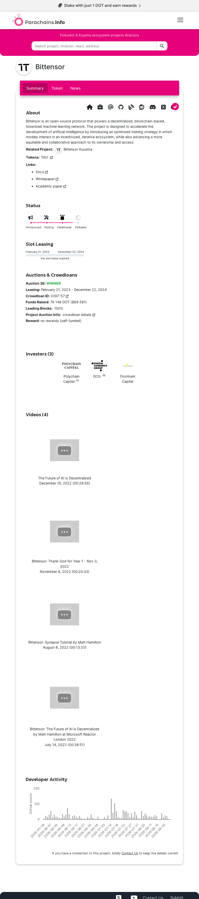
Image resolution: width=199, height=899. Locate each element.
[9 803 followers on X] (163, 107)
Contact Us (130, 853)
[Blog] (131, 107)
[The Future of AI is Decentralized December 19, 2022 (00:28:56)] (64, 450)
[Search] (161, 46)
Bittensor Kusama (77, 149)
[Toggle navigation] (180, 20)
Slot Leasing (39, 244)
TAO (45, 157)
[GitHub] (121, 107)
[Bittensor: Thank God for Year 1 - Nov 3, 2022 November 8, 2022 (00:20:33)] (64, 532)
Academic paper (49, 186)
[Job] (100, 107)
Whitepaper (46, 179)
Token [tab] (57, 88)
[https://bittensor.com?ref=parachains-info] (89, 107)
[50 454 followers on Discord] (152, 107)
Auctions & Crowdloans (51, 275)
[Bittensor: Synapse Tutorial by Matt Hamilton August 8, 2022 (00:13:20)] (64, 614)
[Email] (110, 107)
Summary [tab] (35, 88)
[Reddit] (141, 107)
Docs (40, 172)
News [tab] (75, 88)
